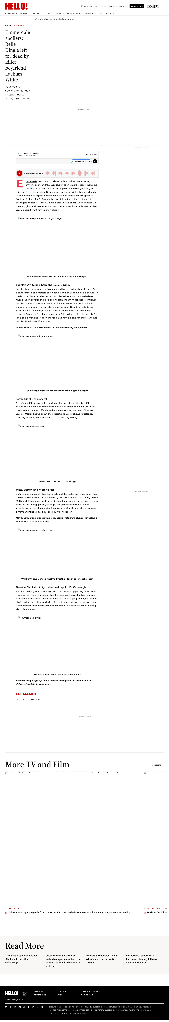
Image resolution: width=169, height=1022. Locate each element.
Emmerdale (31, 181)
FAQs (60, 995)
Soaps (21, 700)
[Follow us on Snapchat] (29, 1007)
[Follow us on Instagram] (6, 1007)
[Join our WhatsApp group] (42, 1007)
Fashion (35, 13)
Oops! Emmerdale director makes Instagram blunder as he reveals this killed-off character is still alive (63, 961)
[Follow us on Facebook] (11, 1007)
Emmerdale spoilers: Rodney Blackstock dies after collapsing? (21, 959)
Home (8, 26)
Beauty (59, 13)
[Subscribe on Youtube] (24, 1007)
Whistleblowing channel (119, 1007)
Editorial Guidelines (105, 1010)
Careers (53, 1013)
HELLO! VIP (110, 13)
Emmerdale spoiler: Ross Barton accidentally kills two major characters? (141, 959)
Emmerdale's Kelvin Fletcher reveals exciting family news (55, 327)
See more (156, 765)
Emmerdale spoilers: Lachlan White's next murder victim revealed (102, 959)
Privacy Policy (141, 1007)
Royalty (23, 13)
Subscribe (137, 6)
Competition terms (82, 1010)
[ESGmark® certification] (23, 993)
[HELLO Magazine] (16, 6)
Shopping (89, 13)
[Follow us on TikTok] (20, 1007)
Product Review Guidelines (73, 1013)
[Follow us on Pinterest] (33, 1007)
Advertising (40, 995)
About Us (38, 991)
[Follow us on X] (15, 1007)
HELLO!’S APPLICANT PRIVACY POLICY (135, 1010)
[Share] (95, 161)
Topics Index (87, 995)
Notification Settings (60, 1010)
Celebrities (10, 13)
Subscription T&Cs (89, 991)
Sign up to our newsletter (47, 680)
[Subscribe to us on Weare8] (37, 1007)
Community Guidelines (92, 1007)
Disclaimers (55, 1007)
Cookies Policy (70, 1007)
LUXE (101, 13)
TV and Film (21, 26)
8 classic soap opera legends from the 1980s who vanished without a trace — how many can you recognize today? (70, 912)
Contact (62, 991)
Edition (107, 6)
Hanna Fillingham (31, 153)
